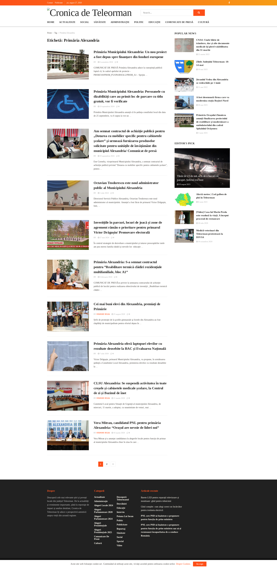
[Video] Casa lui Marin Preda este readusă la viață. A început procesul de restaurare (212, 215)
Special (120, 541)
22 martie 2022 (204, 54)
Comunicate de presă (179, 22)
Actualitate (67, 22)
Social (84, 22)
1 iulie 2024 (104, 193)
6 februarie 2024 (105, 277)
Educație (154, 22)
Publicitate (59, 3)
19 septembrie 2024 (106, 156)
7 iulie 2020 (104, 354)
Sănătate (100, 22)
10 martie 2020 (119, 433)
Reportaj (121, 529)
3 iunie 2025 (203, 133)
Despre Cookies (183, 564)
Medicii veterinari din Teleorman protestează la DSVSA (209, 233)
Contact (50, 3)
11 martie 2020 (119, 398)
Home (50, 22)
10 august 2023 (184, 184)
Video (119, 545)
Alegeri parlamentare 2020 (103, 510)
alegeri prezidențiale (100, 524)
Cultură (203, 22)
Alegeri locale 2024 (103, 505)
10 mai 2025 (203, 69)
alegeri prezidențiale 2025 (103, 531)
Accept (199, 564)
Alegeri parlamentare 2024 (103, 517)
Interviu (121, 512)
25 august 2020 (119, 314)
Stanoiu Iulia (103, 314)
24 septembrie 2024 (106, 106)
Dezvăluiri (122, 504)
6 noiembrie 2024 (106, 62)
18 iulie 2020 (203, 223)
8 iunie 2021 (203, 202)
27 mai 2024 (104, 237)
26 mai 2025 (203, 105)
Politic (139, 22)
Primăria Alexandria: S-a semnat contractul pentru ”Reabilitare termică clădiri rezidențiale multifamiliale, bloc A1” (128, 267)
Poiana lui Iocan (125, 516)
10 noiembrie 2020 (205, 241)
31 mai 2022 (203, 87)
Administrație (120, 22)
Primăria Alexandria (67, 33)
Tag (55, 33)
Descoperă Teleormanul (123, 498)
